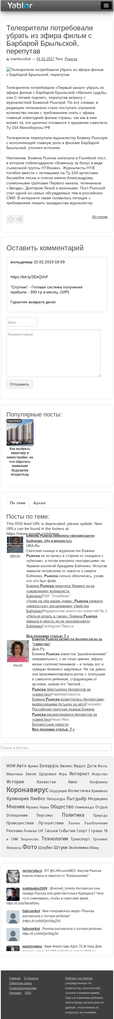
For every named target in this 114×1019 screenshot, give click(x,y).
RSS (28, 992)
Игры (63, 774)
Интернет (79, 774)
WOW (10, 765)
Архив (39, 503)
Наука (44, 807)
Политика (73, 815)
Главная (14, 978)
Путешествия (51, 823)
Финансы (13, 848)
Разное (74, 823)
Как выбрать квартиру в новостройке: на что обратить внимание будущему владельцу (20, 448)
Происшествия (20, 823)
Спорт (81, 830)
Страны (96, 830)
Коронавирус (27, 789)
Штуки (61, 847)
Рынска (71, 59)
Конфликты (99, 782)
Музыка (32, 807)
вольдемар (22, 262)
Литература (56, 799)
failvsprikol (31, 911)
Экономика (79, 847)
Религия (30, 831)
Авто (22, 766)
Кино (72, 781)
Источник (100, 217)
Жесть (103, 766)
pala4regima (32, 946)
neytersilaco (32, 871)
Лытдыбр (76, 799)
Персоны (45, 815)
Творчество (29, 839)
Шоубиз (45, 847)
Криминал (100, 791)
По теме (17, 503)
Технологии (55, 838)
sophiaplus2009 (34, 888)
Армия (33, 766)
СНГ (41, 831)
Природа (100, 815)
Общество (62, 806)
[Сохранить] (10, 219)
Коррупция (58, 791)
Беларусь (49, 766)
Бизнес (66, 765)
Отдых (101, 807)
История (15, 782)
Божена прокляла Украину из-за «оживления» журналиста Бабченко (60, 591)
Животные (14, 774)
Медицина (98, 798)
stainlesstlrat (20, 59)
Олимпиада (84, 807)
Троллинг (100, 839)
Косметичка (79, 790)
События (67, 830)
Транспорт (80, 839)
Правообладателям (23, 988)
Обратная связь (20, 983)
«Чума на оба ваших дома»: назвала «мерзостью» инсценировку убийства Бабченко (64, 606)
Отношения (17, 815)
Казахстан (46, 781)
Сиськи (51, 830)
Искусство (100, 774)
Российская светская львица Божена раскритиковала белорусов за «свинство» (64, 714)
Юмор (94, 848)
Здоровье (47, 773)
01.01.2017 (45, 59)
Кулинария (17, 799)
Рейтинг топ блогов (78, 978)
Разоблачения (96, 823)
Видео (80, 765)
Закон (30, 773)
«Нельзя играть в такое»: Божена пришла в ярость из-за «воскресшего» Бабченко (61, 621)
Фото (29, 847)
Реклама (14, 830)
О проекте (31, 978)
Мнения (15, 806)
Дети (92, 765)
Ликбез (37, 799)
